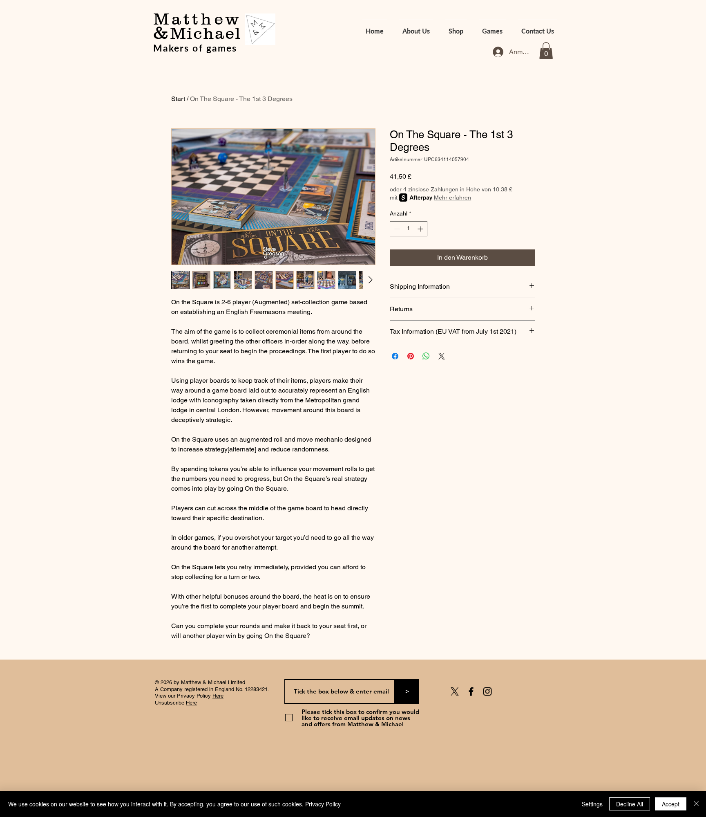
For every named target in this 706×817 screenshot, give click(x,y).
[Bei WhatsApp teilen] (426, 356)
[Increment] (421, 229)
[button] (546, 50)
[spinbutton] (408, 229)
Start (178, 99)
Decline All (629, 804)
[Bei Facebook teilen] (395, 356)
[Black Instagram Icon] (487, 691)
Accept (670, 804)
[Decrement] (396, 229)
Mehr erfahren (452, 197)
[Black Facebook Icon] (471, 691)
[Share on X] (442, 356)
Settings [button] (592, 804)
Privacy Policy (323, 804)
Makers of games (195, 48)
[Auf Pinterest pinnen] (411, 356)
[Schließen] (696, 803)
